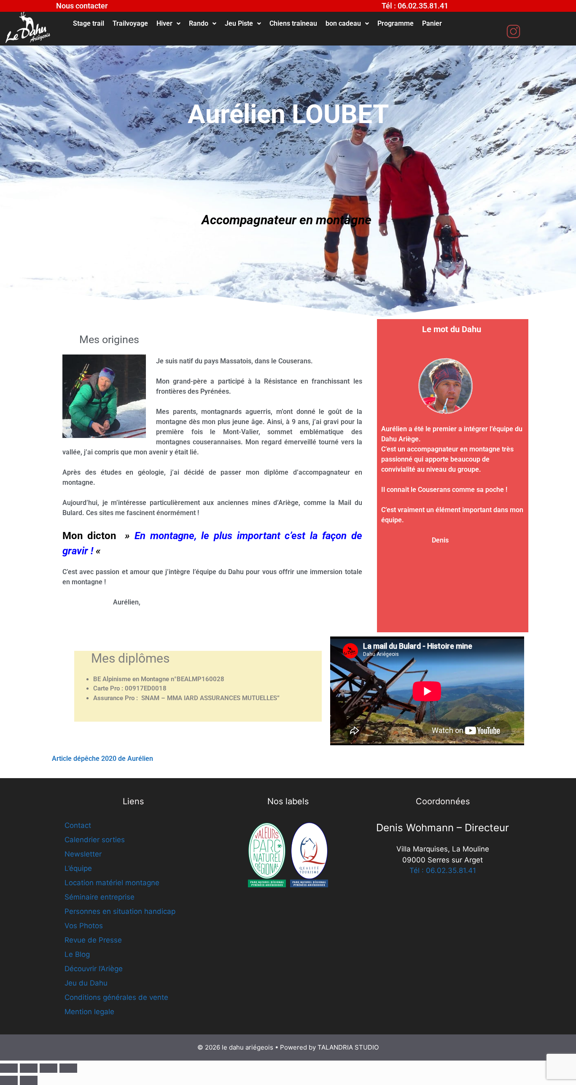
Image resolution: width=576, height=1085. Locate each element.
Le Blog (77, 954)
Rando (198, 23)
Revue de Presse (93, 940)
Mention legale (89, 1011)
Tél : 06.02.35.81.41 (442, 870)
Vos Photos (84, 925)
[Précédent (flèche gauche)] (9, 1080)
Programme (395, 23)
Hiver (164, 23)
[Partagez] (48, 1068)
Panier (432, 23)
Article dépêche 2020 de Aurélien (103, 759)
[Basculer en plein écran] (29, 1068)
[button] (168, 23)
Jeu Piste (239, 23)
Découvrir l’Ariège (94, 968)
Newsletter (83, 854)
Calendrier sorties (95, 839)
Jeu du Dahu (86, 983)
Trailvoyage (130, 23)
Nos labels (288, 801)
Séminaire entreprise (100, 897)
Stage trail (88, 23)
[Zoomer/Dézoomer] (9, 1068)
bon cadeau (343, 23)
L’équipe (78, 868)
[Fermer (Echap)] (68, 1068)
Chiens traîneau (293, 23)
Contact (78, 825)
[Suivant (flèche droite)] (29, 1080)
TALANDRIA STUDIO (348, 1047)
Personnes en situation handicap (120, 911)
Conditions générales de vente (116, 997)
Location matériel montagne (112, 882)
